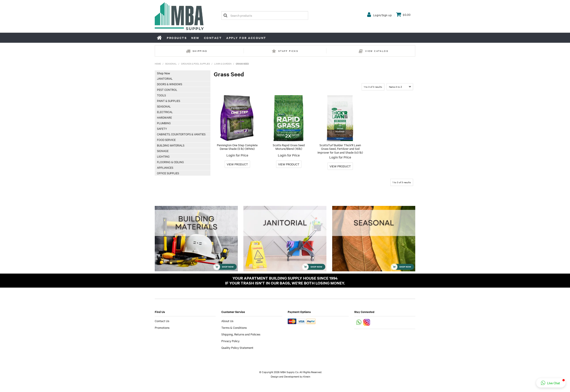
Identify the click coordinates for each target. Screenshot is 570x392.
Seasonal (171, 63)
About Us (227, 321)
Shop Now (163, 73)
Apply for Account (246, 38)
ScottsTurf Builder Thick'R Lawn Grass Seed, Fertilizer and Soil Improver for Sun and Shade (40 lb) (340, 148)
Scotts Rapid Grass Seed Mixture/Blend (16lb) (289, 147)
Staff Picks (288, 51)
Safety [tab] (162, 128)
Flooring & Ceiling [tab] (170, 162)
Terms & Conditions (234, 327)
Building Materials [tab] (170, 145)
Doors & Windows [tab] (169, 84)
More (237, 164)
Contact (213, 38)
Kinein (306, 376)
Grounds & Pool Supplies (195, 63)
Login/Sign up (382, 14)
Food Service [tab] (166, 140)
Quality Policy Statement (237, 347)
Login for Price (237, 155)
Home (160, 38)
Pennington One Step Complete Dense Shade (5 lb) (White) (237, 147)
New (195, 38)
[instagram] (367, 322)
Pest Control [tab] (167, 89)
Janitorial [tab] (165, 78)
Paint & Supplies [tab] (168, 101)
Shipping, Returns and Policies (240, 334)
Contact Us (162, 321)
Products (177, 38)
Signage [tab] (163, 151)
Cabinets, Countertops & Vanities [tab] (181, 134)
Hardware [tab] (164, 117)
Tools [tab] (161, 95)
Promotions (162, 327)
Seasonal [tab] (164, 106)
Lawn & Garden (223, 63)
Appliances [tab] (165, 167)
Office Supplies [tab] (168, 173)
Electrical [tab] (165, 112)
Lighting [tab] (163, 156)
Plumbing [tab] (164, 123)
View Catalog (376, 51)
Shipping (200, 51)
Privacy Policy (230, 341)
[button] (551, 383)
